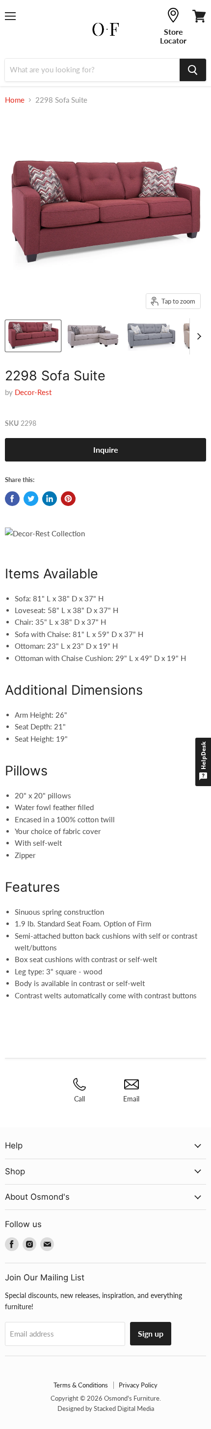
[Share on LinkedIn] (49, 498)
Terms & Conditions (80, 1385)
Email (131, 1099)
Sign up (150, 1333)
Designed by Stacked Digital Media (105, 1408)
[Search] (193, 70)
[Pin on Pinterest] (68, 498)
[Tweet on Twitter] (31, 498)
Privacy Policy (138, 1385)
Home (15, 100)
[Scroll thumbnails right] (197, 336)
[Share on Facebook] (12, 498)
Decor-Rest (33, 392)
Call (79, 1099)
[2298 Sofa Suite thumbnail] (33, 336)
